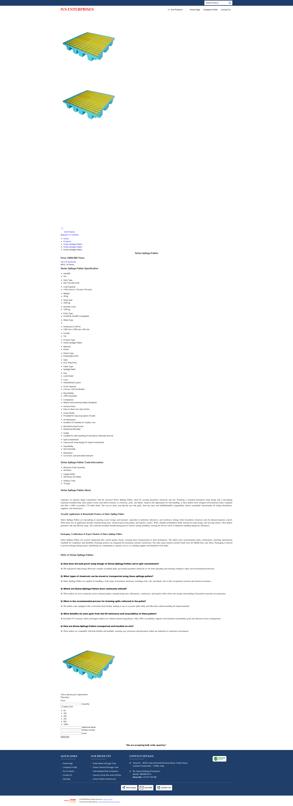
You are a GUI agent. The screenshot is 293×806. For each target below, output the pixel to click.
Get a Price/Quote (68, 262)
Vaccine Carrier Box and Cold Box (107, 775)
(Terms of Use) (107, 799)
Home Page (195, 9)
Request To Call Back (70, 234)
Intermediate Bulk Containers (105, 771)
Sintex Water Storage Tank (104, 763)
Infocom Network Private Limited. (109, 802)
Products (67, 241)
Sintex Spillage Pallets (72, 244)
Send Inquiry (69, 232)
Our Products (177, 9)
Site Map (66, 779)
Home (66, 238)
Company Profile (210, 9)
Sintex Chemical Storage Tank (105, 767)
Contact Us (226, 9)
